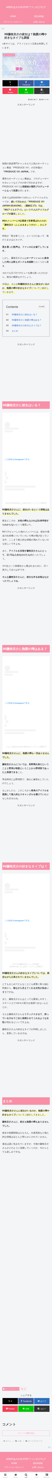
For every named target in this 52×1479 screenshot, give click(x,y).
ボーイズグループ (12, 1389)
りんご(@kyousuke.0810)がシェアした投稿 (25, 747)
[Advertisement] (26, 133)
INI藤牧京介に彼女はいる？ (24, 314)
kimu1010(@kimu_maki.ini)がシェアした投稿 (25, 503)
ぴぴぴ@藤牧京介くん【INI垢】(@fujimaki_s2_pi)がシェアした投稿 (25, 965)
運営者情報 (38, 1463)
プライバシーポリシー (14, 1467)
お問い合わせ (38, 1467)
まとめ (15, 330)
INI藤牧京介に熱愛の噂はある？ (26, 319)
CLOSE (42, 306)
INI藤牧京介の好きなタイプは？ (26, 325)
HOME (14, 1463)
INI (25, 1389)
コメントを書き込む (26, 1433)
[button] (42, 91)
